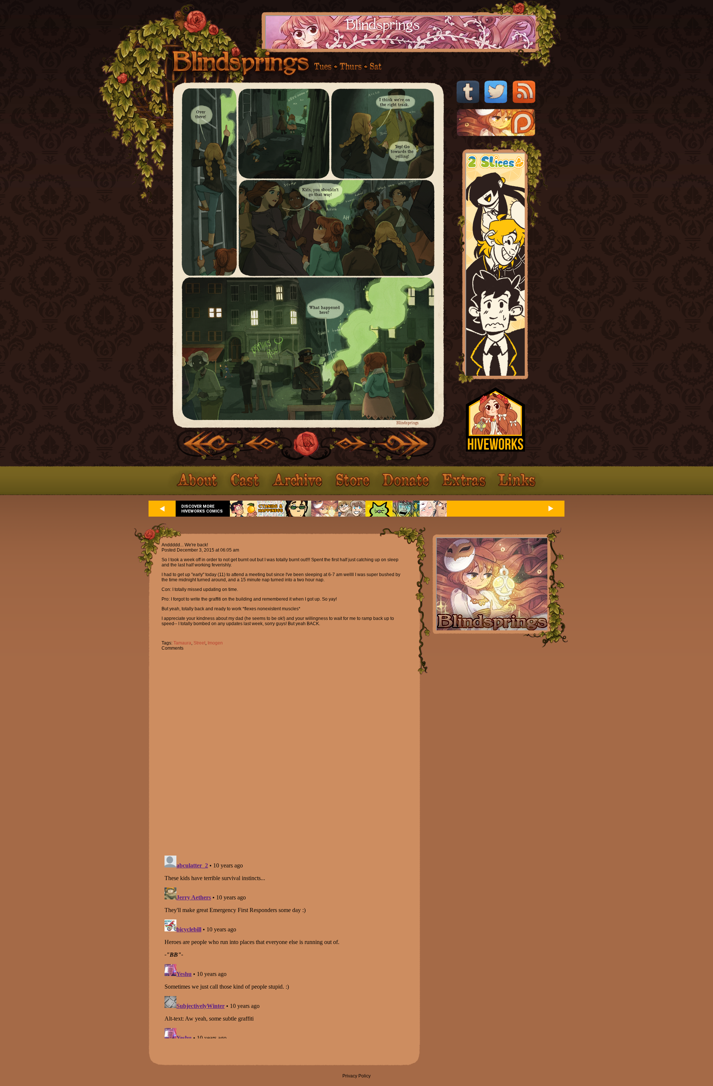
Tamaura (182, 643)
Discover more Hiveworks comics (202, 509)
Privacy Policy (356, 1076)
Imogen (215, 643)
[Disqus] (284, 749)
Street (199, 643)
